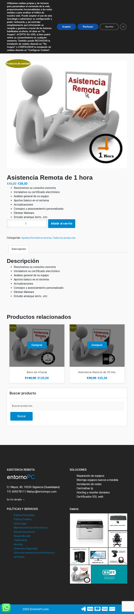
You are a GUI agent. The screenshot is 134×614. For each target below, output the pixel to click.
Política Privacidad (24, 515)
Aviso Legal (20, 523)
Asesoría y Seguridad (25, 548)
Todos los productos (64, 237)
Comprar (36, 345)
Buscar (21, 416)
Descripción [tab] (19, 249)
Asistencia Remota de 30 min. (97, 372)
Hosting (18, 544)
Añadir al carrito (61, 223)
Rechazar (88, 26)
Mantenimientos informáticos (31, 527)
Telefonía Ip (20, 540)
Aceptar (66, 26)
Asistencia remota (24, 531)
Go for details (14, 499)
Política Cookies (23, 519)
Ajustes (109, 26)
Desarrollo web (22, 536)
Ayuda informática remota (36, 237)
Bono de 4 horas (37, 372)
